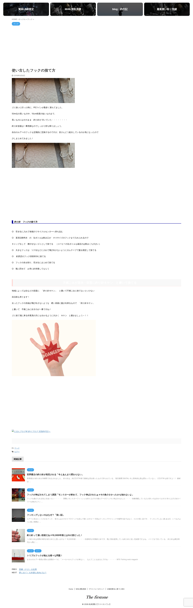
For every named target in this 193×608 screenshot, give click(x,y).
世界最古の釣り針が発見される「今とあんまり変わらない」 (55, 474)
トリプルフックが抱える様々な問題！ (45, 555)
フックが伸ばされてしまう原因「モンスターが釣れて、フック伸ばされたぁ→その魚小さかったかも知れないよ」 (80, 494)
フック (17, 448)
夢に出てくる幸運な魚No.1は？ (33, 572)
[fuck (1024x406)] (43, 166)
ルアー (17, 452)
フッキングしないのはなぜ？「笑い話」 (46, 515)
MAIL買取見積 (81, 589)
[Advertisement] (96, 46)
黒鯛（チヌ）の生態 (28, 569)
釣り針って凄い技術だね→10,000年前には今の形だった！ (55, 535)
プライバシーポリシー (96, 589)
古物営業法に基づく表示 (115, 589)
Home (71, 589)
